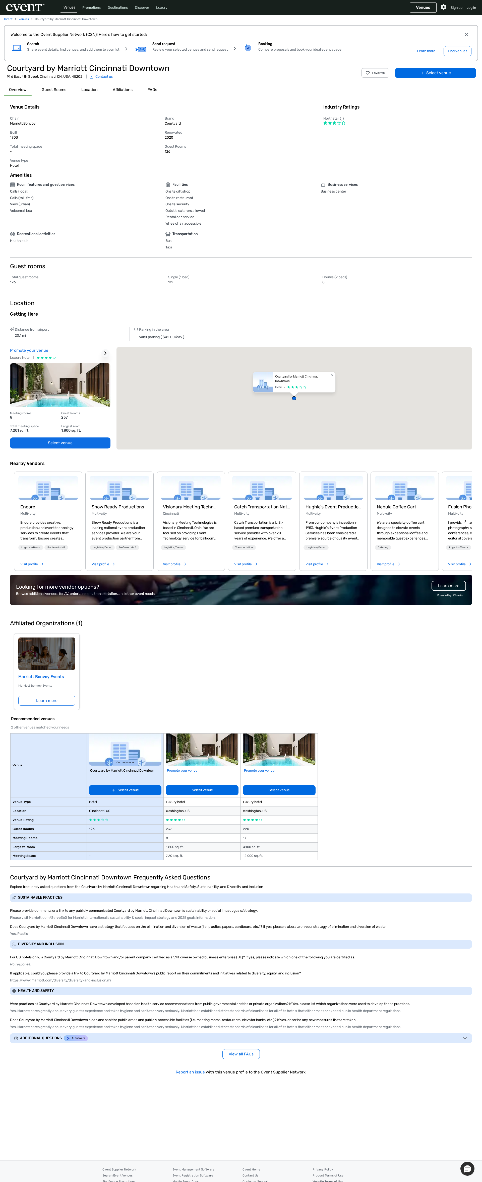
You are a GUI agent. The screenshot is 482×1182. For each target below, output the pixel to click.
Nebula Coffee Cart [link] (396, 507)
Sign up (456, 8)
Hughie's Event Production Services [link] (333, 507)
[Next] (465, 521)
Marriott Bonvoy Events (41, 676)
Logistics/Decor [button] (30, 547)
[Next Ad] (105, 353)
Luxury (161, 8)
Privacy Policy (323, 1169)
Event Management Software (193, 1169)
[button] (294, 398)
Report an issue (190, 1072)
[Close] (466, 35)
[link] (48, 488)
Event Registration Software (192, 1175)
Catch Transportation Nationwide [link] (262, 507)
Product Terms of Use (328, 1175)
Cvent (8, 19)
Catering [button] (383, 547)
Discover (142, 8)
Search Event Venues (117, 1175)
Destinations (118, 8)
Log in (471, 8)
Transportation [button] (244, 547)
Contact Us (250, 1175)
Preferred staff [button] (56, 547)
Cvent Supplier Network (119, 1169)
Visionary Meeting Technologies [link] (191, 507)
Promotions (91, 8)
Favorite (378, 73)
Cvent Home (251, 1169)
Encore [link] (27, 507)
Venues (69, 7)
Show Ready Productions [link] (118, 507)
